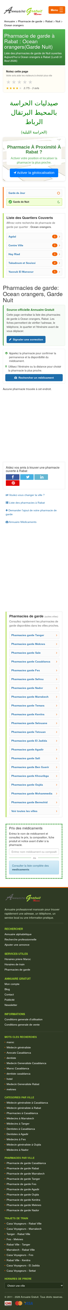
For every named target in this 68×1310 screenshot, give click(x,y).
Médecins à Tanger (18, 1123)
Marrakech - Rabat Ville (21, 1249)
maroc (10, 1042)
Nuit (58, 21)
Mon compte (12, 983)
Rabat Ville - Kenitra (18, 1260)
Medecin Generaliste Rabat (23, 1084)
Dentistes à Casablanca (21, 1128)
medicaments (20, 869)
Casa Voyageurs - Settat (21, 1270)
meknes (11, 1089)
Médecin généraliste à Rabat (24, 1107)
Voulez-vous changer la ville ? (26, 494)
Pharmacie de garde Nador (23, 1210)
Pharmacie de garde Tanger (23, 1178)
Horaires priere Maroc (18, 959)
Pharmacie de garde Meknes (24, 1205)
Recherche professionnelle (20, 939)
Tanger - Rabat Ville (18, 1234)
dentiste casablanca (18, 1073)
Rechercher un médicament (36, 377)
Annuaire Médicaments (22, 521)
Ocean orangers (14, 25)
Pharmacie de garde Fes (21, 1184)
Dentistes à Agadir (17, 1134)
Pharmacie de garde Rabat (23, 1168)
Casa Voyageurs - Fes (20, 1254)
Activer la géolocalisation (35, 173)
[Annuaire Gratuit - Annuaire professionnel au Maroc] (34, 898)
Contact (9, 994)
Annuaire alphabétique (18, 934)
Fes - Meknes (15, 1239)
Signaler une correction (28, 339)
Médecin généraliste (19, 1047)
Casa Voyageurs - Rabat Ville (24, 1223)
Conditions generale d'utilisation (23, 1019)
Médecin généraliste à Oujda (24, 1144)
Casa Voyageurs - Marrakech (24, 1228)
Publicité (10, 999)
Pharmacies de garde (17, 969)
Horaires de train (15, 964)
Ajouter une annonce (17, 944)
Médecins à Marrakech (20, 1118)
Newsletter (11, 1004)
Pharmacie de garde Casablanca (26, 1163)
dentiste (11, 1057)
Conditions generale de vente (22, 1024)
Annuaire (9, 21)
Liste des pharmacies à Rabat (26, 502)
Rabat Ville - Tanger (18, 1244)
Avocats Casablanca (19, 1052)
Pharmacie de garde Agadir (23, 1189)
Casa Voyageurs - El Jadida (23, 1265)
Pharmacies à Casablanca (22, 1113)
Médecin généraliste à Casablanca (27, 1102)
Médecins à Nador (18, 1149)
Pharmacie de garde (30, 21)
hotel (9, 1078)
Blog (7, 989)
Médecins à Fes (16, 1139)
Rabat (49, 21)
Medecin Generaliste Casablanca (26, 1063)
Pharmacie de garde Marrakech (26, 1173)
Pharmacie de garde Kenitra (23, 1199)
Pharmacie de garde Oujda (23, 1194)
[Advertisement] (34, 424)
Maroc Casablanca (18, 1068)
